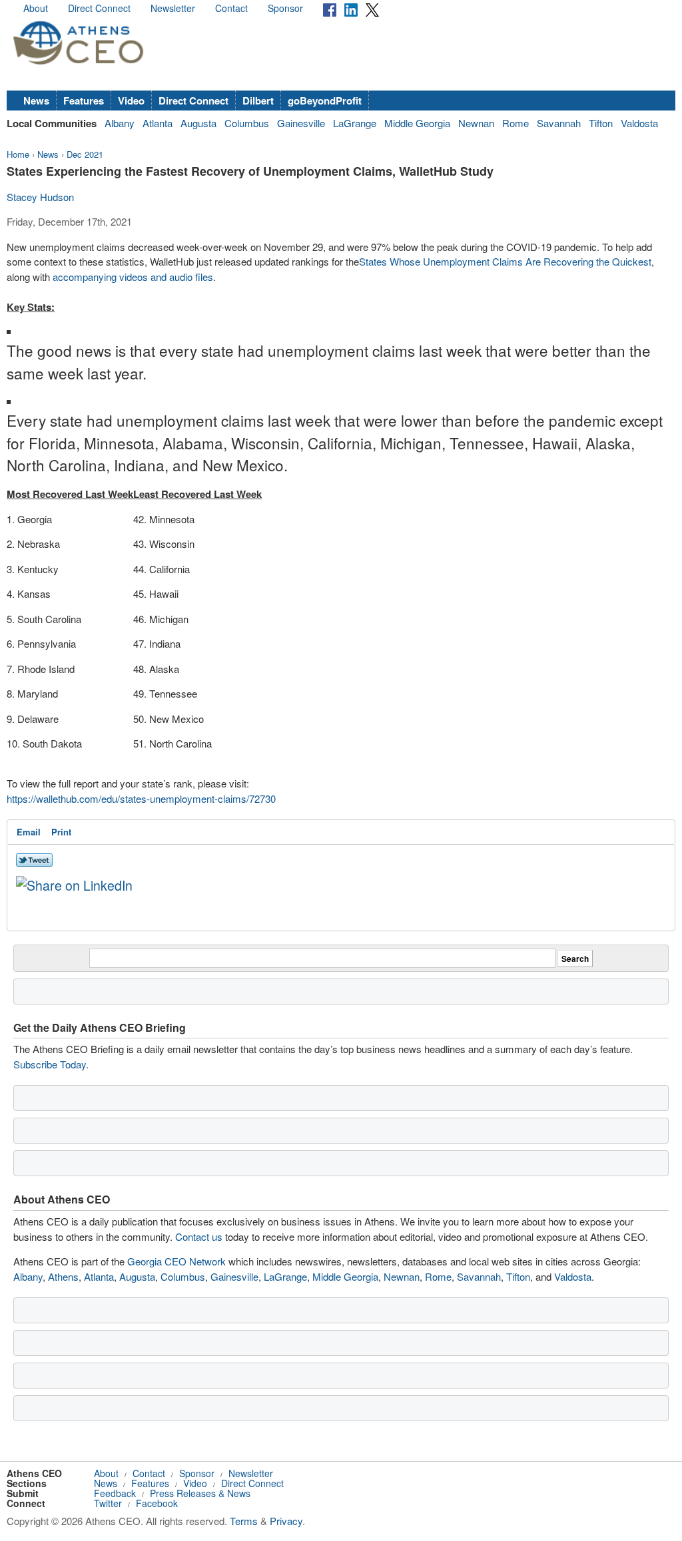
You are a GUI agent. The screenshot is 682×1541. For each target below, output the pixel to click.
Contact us (198, 1236)
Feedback (115, 1493)
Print (61, 831)
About (35, 8)
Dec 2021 (85, 154)
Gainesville (301, 123)
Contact (231, 8)
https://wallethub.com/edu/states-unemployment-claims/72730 (141, 798)
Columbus (246, 123)
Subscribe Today (49, 1064)
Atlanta (157, 123)
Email (29, 831)
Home (18, 154)
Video (131, 100)
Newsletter (173, 8)
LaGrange (354, 123)
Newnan (476, 123)
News (36, 100)
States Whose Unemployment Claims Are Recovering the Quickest (505, 261)
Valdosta (639, 123)
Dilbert (258, 100)
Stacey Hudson (40, 197)
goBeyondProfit (325, 100)
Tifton (601, 123)
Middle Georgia (417, 123)
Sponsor (285, 8)
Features (83, 100)
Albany (120, 123)
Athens (63, 1276)
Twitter (108, 1503)
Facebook (157, 1503)
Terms (244, 1521)
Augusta (198, 123)
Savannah (559, 123)
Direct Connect (99, 8)
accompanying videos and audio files (133, 277)
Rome (515, 123)
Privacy (286, 1521)
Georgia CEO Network (176, 1261)
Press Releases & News (200, 1493)
